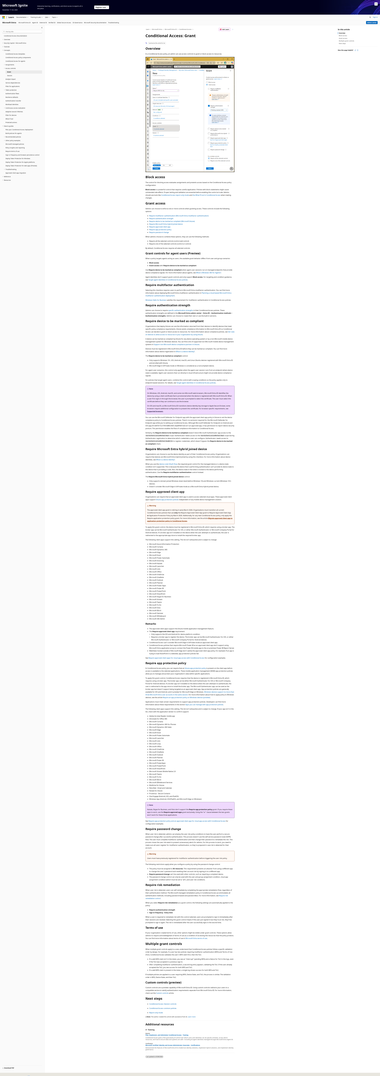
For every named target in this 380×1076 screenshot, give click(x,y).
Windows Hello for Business (155, 300)
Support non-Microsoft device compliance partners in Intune (176, 344)
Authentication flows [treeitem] (12, 93)
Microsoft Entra (157, 29)
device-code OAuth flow (168, 464)
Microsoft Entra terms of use (196, 938)
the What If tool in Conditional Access (206, 195)
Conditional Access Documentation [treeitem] (15, 36)
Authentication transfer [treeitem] (13, 101)
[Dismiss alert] (376, 4)
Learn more (192, 1017)
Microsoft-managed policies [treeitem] (15, 144)
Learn (148, 29)
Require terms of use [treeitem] (12, 151)
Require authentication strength (161, 218)
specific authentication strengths (180, 310)
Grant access (343, 38)
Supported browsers (155, 411)
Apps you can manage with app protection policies (204, 704)
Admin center (372, 23)
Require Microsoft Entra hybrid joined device (166, 224)
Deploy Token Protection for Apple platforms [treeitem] (20, 162)
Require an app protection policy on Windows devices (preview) (186, 697)
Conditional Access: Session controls (162, 1004)
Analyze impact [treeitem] (11, 79)
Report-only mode (156, 1013)
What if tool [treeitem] (9, 119)
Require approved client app (159, 227)
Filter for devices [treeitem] (11, 115)
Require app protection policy (160, 230)
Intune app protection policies (167, 500)
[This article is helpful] (355, 50)
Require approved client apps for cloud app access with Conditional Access (176, 658)
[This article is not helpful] (357, 50)
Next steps (342, 43)
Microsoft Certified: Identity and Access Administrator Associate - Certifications (172, 1045)
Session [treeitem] (9, 75)
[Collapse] (42, 27)
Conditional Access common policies (162, 1008)
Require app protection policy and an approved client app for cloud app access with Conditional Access (187, 821)
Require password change (159, 232)
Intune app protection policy (195, 668)
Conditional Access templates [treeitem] (15, 54)
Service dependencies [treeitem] (13, 83)
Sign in (375, 17)
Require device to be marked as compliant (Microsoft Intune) (172, 221)
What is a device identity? (185, 351)
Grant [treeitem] (9, 72)
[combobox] (22, 31)
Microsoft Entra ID (171, 29)
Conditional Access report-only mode (175, 195)
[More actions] (233, 29)
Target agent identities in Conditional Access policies (168, 280)
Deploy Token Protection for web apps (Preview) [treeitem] (21, 166)
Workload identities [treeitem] (12, 104)
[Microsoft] (3, 17)
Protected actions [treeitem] (11, 122)
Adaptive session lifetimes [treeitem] (14, 112)
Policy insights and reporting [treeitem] (15, 148)
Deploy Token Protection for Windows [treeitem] (18, 158)
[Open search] (370, 17)
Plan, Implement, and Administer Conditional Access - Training (166, 1035)
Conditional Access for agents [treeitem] (15, 61)
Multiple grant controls (346, 41)
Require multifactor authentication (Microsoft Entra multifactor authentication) (179, 216)
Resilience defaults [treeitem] (12, 97)
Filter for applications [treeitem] (13, 86)
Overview (342, 33)
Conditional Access (185, 29)
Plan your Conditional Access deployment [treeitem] (19, 130)
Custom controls (162, 993)
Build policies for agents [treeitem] (14, 133)
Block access (343, 36)
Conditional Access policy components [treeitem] (18, 57)
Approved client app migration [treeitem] (16, 173)
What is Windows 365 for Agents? (208, 273)
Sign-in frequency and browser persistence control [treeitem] (22, 155)
